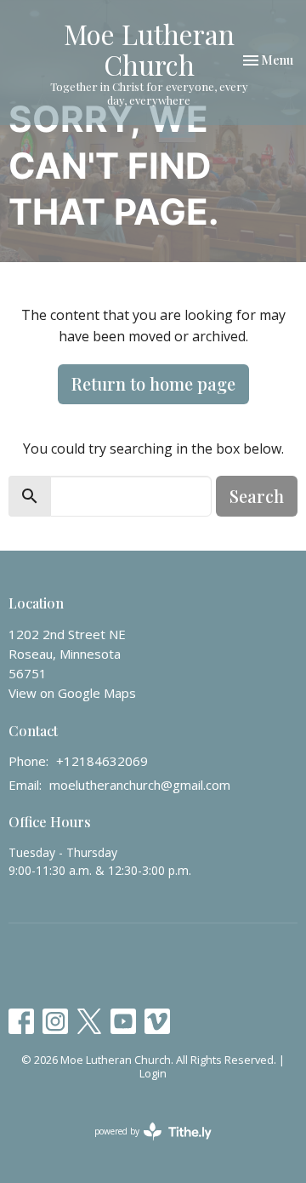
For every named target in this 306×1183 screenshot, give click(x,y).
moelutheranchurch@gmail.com (139, 784)
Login (153, 1073)
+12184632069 (102, 760)
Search (257, 495)
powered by (144, 1145)
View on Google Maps (72, 692)
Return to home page (153, 383)
